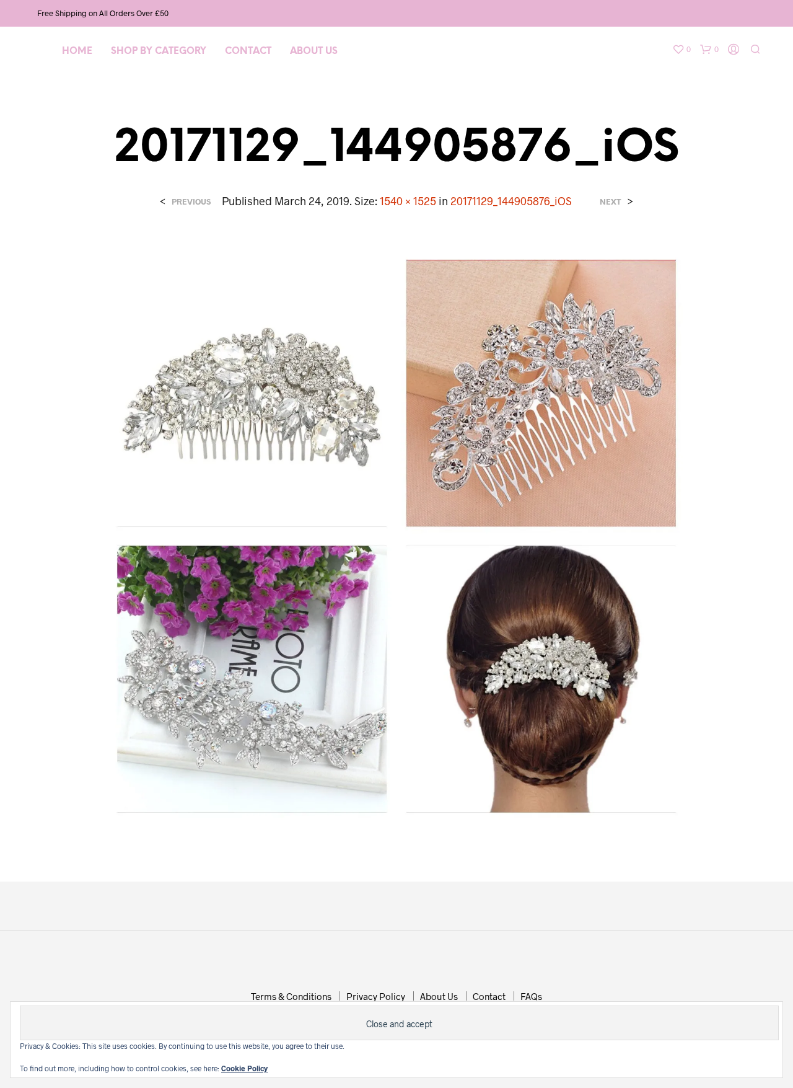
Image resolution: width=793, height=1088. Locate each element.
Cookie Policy (244, 1068)
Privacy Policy (375, 996)
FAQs (531, 996)
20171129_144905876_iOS (511, 201)
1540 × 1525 (408, 201)
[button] (681, 49)
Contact (248, 51)
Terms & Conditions (291, 996)
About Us (314, 51)
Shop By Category (158, 51)
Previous (191, 202)
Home (77, 51)
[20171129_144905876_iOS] (396, 535)
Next (610, 202)
